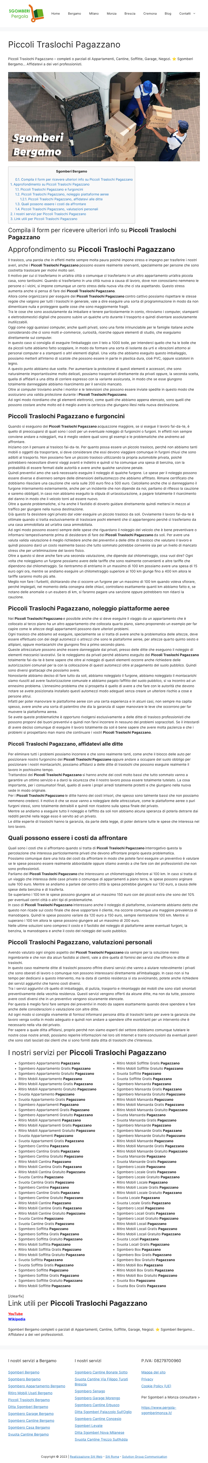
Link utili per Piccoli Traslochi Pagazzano (43, 219)
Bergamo (74, 13)
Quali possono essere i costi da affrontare (50, 204)
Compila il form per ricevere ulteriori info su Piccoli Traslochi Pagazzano (74, 179)
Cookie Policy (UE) (156, 1386)
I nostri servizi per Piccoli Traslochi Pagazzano (48, 214)
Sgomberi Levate (89, 1426)
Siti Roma (112, 1457)
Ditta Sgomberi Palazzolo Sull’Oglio (103, 1412)
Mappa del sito (153, 1372)
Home (55, 13)
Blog (168, 13)
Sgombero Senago (90, 1391)
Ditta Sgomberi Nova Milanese (99, 1433)
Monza (111, 13)
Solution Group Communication (144, 1457)
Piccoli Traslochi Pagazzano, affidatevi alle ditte (61, 199)
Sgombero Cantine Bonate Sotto (101, 1372)
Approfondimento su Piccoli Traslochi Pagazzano (50, 184)
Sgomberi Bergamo (23, 1372)
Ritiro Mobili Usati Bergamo (30, 1393)
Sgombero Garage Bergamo (31, 1414)
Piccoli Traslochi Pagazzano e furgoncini (49, 189)
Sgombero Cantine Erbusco (97, 1405)
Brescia (130, 13)
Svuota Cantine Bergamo (28, 1434)
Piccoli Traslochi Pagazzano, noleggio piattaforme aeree (62, 194)
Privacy (147, 1379)
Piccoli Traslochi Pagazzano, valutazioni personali (56, 209)
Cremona (150, 13)
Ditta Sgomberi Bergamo (28, 1407)
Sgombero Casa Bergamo (29, 1427)
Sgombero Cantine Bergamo (31, 1421)
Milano (94, 13)
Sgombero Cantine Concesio (98, 1419)
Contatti (185, 13)
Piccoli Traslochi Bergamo (29, 1400)
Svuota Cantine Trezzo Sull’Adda (101, 1439)
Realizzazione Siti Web (86, 1457)
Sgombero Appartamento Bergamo (36, 1386)
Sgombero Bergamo (24, 1379)
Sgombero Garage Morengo (97, 1398)
